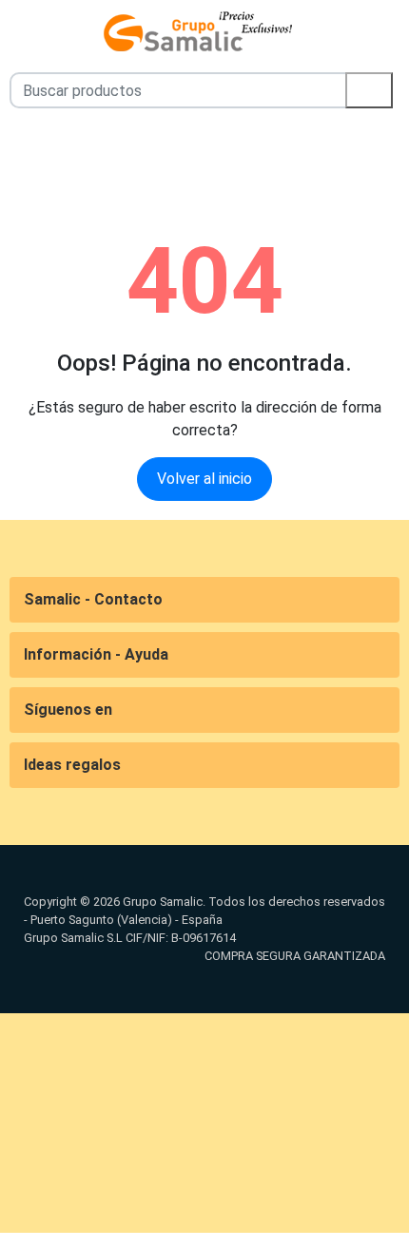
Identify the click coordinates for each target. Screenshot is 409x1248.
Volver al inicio (204, 479)
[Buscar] (369, 90)
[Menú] (12, 31)
